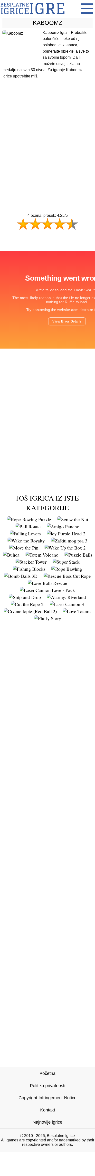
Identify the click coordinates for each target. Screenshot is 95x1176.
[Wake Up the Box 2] (65, 548)
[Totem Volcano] (42, 555)
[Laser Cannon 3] (67, 604)
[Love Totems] (77, 611)
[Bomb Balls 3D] (21, 576)
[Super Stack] (66, 562)
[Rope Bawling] (66, 569)
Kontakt (47, 1110)
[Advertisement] (47, 136)
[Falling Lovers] (25, 534)
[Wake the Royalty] (26, 541)
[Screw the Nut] (72, 519)
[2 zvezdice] (35, 224)
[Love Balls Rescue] (47, 583)
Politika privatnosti (47, 1085)
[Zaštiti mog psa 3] (69, 541)
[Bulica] (11, 555)
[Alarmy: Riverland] (66, 597)
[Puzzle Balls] (78, 555)
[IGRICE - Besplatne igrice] (32, 16)
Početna (47, 1073)
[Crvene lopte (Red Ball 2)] (30, 611)
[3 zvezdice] (47, 224)
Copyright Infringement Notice (47, 1097)
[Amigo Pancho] (63, 526)
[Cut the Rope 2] (27, 604)
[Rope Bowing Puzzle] (29, 519)
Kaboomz (47, 22)
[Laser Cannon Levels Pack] (47, 590)
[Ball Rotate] (28, 526)
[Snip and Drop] (25, 597)
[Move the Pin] (23, 548)
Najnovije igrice (47, 1122)
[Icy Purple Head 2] (66, 534)
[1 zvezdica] (23, 224)
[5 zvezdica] (72, 224)
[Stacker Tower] (31, 562)
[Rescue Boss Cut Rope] (67, 576)
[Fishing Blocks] (29, 569)
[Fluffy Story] (47, 618)
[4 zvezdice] (60, 224)
